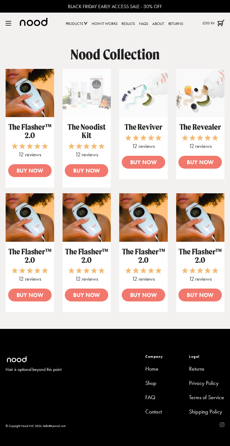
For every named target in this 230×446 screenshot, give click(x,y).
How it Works (105, 23)
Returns (175, 23)
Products (75, 23)
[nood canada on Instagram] (222, 425)
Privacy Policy (204, 383)
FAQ (150, 397)
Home (151, 368)
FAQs (143, 23)
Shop (151, 383)
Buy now (30, 170)
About (158, 23)
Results (128, 23)
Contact (153, 411)
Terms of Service (206, 397)
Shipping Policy (205, 411)
